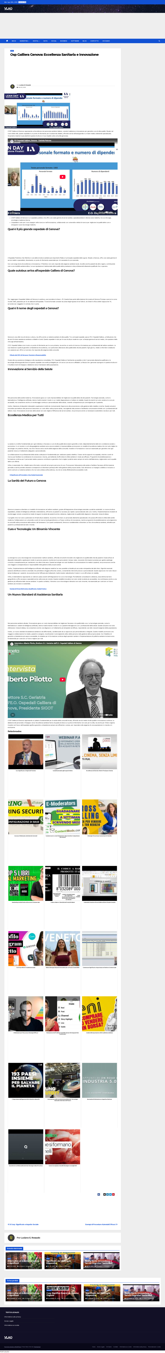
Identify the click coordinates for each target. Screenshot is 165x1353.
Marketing (24, 41)
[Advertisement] (82, 26)
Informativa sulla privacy (12, 1317)
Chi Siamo (106, 41)
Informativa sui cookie (11, 1325)
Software (75, 41)
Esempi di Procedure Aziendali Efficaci (100, 1224)
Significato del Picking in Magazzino (58, 1262)
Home (93, 1346)
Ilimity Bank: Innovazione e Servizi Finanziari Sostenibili (98, 1262)
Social (54, 41)
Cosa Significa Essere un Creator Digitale (62, 1294)
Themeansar (37, 1346)
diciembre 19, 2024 (132, 1298)
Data (45, 41)
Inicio (14, 41)
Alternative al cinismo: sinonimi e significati (23, 1262)
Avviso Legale (8, 1321)
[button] (159, 41)
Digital (36, 41)
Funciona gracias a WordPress (12, 1346)
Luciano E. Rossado (25, 85)
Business (63, 41)
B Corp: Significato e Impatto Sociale (23, 1224)
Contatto (94, 41)
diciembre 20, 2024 (15, 1298)
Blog (85, 41)
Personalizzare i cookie (154, 1346)
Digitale (49, 1290)
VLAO (8, 8)
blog (12, 50)
